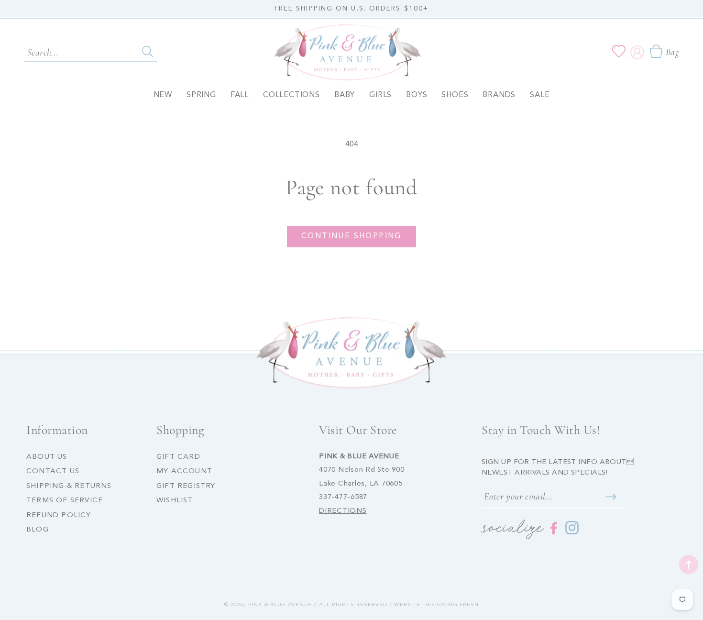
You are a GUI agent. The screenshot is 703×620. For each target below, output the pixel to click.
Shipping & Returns (69, 486)
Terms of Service (64, 500)
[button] (664, 51)
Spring (201, 95)
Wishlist (174, 500)
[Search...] (147, 51)
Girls (380, 95)
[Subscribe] (611, 497)
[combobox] (90, 52)
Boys (416, 95)
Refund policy (58, 515)
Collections (291, 95)
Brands (499, 95)
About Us (46, 457)
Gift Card (178, 457)
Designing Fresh (451, 605)
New (163, 95)
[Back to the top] (688, 564)
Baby (344, 95)
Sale (539, 95)
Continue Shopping (351, 236)
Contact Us (52, 471)
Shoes (454, 95)
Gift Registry (186, 486)
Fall (240, 95)
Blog (37, 529)
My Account (184, 471)
